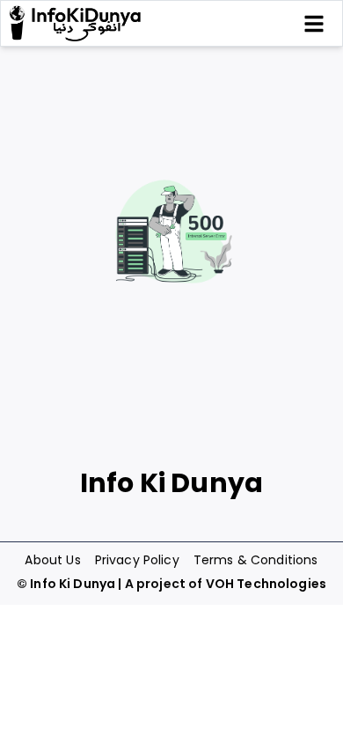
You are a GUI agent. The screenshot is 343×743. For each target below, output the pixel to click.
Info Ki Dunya (72, 583)
